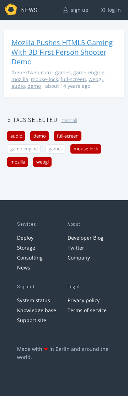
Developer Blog (85, 237)
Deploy (25, 237)
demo (34, 85)
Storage (26, 247)
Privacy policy (84, 300)
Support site (31, 320)
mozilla (19, 79)
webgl (96, 79)
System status (33, 300)
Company (79, 257)
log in (113, 9)
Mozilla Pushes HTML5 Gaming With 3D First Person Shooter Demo (62, 52)
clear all (69, 120)
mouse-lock (44, 79)
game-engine (89, 72)
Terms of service (87, 310)
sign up (79, 9)
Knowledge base (36, 310)
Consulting (30, 257)
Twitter (76, 247)
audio (18, 85)
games (63, 72)
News (23, 267)
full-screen (73, 79)
